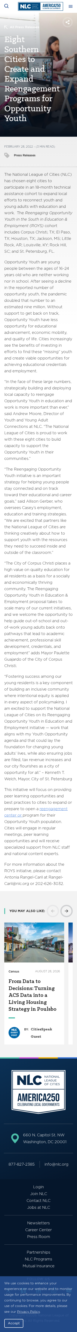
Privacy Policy (28, 1312)
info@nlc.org (56, 1164)
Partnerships (38, 1252)
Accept (14, 1323)
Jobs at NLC (38, 1207)
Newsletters (38, 1223)
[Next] (66, 911)
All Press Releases (24, 27)
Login (38, 1187)
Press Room (38, 1236)
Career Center (38, 1230)
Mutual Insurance (39, 1266)
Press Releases (25, 155)
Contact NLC (38, 1200)
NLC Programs (38, 1259)
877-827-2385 (22, 1164)
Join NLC (38, 1193)
